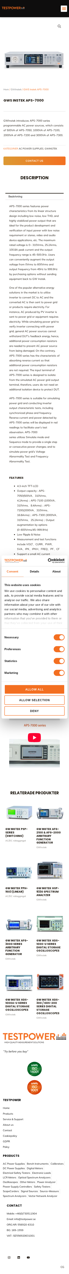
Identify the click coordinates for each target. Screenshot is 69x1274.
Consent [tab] (12, 571)
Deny (34, 710)
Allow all (34, 689)
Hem (6, 89)
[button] (64, 9)
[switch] (59, 649)
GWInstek (16, 89)
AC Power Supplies (31, 148)
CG (62, 1266)
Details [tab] (34, 571)
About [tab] (56, 571)
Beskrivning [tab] (15, 196)
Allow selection (34, 700)
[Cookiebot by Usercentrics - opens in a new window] (49, 560)
